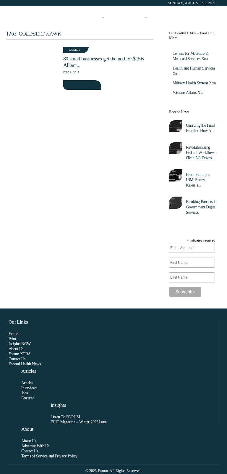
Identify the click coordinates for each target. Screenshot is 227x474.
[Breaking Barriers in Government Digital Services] (175, 203)
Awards (74, 50)
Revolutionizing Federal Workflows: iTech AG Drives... (201, 152)
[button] (211, 25)
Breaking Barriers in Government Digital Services (201, 207)
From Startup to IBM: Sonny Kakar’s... (198, 179)
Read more (77, 84)
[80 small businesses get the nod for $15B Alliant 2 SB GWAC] (31, 63)
